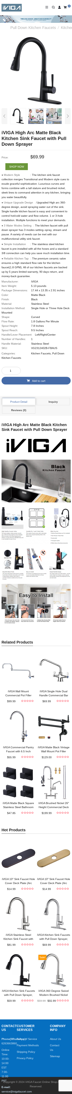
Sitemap (55, 1056)
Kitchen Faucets (41, 353)
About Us (55, 1038)
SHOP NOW (16, 166)
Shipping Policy (26, 1051)
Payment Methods (28, 1045)
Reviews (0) (18, 410)
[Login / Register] (59, 7)
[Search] (53, 7)
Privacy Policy (25, 1058)
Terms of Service (27, 1038)
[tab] (18, 401)
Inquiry (53, 401)
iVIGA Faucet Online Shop (41, 1081)
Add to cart (38, 380)
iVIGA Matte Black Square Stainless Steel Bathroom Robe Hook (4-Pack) (18, 807)
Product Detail (18, 401)
